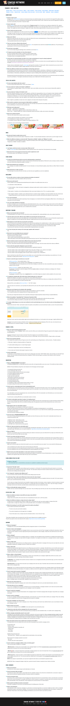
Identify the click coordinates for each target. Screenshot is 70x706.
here (31, 44)
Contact (48, 3)
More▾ (33, 84)
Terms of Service (36, 703)
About (42, 3)
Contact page (13, 149)
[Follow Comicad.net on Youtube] (45, 701)
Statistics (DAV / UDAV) (40, 12)
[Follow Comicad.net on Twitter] (44, 701)
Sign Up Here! (58, 3)
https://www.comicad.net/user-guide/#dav (37, 518)
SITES (12, 25)
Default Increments (55, 12)
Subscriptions (17, 12)
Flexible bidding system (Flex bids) (28, 12)
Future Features (38, 10)
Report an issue (44, 703)
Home (39, 3)
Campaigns (48, 12)
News (45, 3)
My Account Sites (13, 261)
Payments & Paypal (10, 12)
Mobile (25, 10)
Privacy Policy (29, 703)
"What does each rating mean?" (28, 256)
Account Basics (9, 10)
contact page (25, 65)
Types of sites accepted (18, 10)
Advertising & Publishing (54, 10)
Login (64, 3)
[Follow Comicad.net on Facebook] (42, 701)
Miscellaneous (45, 10)
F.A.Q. (24, 703)
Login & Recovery (30, 10)
